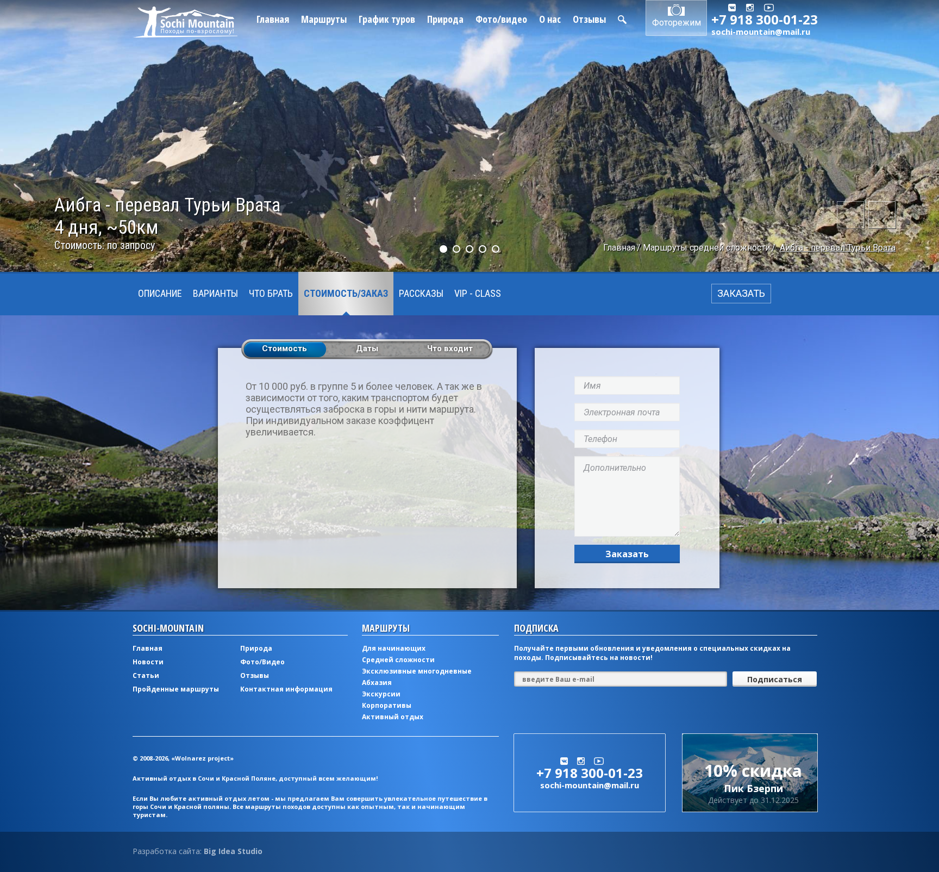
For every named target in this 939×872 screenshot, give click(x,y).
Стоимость (284, 348)
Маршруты (324, 19)
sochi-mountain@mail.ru (760, 31)
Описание (160, 293)
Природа (445, 19)
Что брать (271, 293)
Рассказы (421, 293)
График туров (387, 19)
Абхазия (377, 682)
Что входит (450, 348)
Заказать (627, 554)
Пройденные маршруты (176, 689)
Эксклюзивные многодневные (417, 671)
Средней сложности (398, 659)
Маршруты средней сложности (706, 247)
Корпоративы (386, 705)
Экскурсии (381, 694)
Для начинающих (393, 648)
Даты (367, 348)
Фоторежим (676, 22)
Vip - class (477, 293)
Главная (272, 19)
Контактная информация (286, 689)
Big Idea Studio (233, 851)
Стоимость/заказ (346, 293)
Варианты (215, 293)
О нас (550, 19)
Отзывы (589, 19)
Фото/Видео (262, 662)
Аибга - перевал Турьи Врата (838, 247)
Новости (148, 662)
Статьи (146, 675)
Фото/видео (501, 19)
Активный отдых (392, 716)
